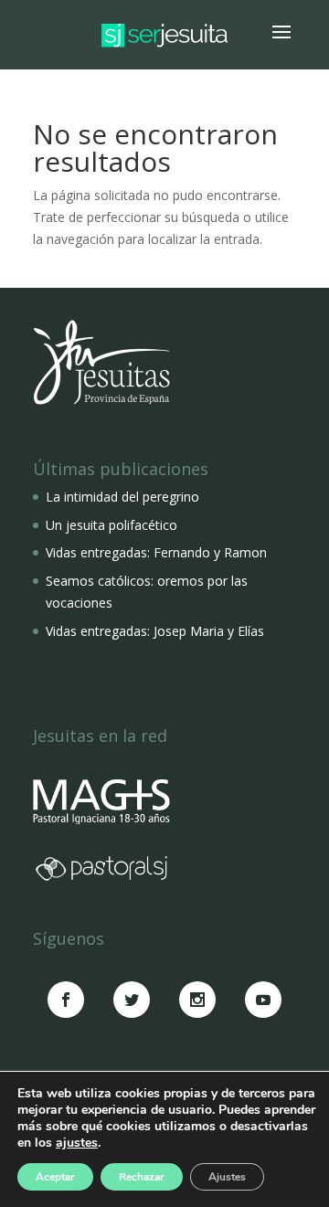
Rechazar (141, 1177)
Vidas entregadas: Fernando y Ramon (156, 552)
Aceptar (55, 1177)
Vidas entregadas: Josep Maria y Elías (155, 631)
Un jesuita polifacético (111, 525)
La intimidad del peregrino (122, 496)
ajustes (77, 1143)
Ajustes (227, 1177)
